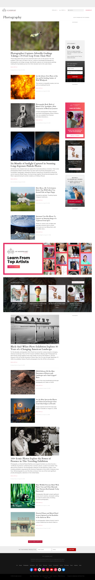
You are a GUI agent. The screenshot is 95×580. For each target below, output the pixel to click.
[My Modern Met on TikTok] (55, 569)
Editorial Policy (36, 576)
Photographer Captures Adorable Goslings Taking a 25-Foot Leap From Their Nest (31, 54)
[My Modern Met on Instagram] (43, 569)
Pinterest (75, 52)
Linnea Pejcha (39, 123)
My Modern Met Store (17, 282)
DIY (37, 565)
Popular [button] (54, 10)
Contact (50, 576)
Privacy (46, 577)
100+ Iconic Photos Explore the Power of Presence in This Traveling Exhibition (31, 460)
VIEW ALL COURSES (75, 135)
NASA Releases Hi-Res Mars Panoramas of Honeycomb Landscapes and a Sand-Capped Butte (46, 374)
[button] (62, 10)
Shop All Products (74, 169)
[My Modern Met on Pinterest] (35, 569)
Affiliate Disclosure (61, 576)
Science (61, 565)
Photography (25, 565)
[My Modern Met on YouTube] (51, 569)
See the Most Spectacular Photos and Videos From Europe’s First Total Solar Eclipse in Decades (46, 401)
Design (20, 565)
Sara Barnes (39, 91)
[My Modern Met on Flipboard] (47, 569)
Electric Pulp (81, 576)
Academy (76, 565)
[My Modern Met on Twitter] (39, 569)
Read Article (14, 67)
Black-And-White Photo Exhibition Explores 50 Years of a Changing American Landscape (34, 348)
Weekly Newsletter (76, 51)
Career (40, 565)
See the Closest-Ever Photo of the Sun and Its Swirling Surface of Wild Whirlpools (47, 78)
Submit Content (45, 576)
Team (41, 576)
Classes (50, 565)
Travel (71, 565)
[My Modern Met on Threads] (59, 569)
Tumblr (78, 52)
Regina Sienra (39, 528)
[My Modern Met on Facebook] (31, 569)
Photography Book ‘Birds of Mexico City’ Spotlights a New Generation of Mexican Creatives (47, 106)
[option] (49, 262)
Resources (45, 565)
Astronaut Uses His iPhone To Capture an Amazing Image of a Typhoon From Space (46, 218)
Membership (89, 10)
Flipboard (69, 53)
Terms (49, 577)
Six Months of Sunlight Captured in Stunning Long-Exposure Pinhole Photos (33, 165)
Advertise (55, 576)
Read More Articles (35, 541)
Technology (66, 565)
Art (17, 565)
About (31, 576)
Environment (55, 565)
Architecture (32, 565)
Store (80, 565)
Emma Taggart (40, 235)
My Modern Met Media (74, 57)
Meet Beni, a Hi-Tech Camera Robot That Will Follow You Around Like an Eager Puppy (46, 190)
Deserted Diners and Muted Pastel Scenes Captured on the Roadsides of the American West (47, 515)
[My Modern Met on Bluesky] (63, 569)
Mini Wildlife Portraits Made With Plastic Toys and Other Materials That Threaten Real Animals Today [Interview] (47, 488)
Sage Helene (14, 70)
